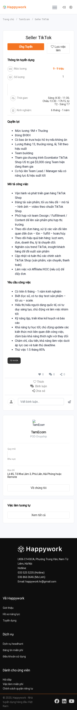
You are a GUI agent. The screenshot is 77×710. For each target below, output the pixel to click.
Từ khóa (14, 361)
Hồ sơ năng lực (11, 614)
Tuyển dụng (9, 620)
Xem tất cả (38, 515)
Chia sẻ (40, 391)
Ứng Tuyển (26, 46)
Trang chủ (9, 19)
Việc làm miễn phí (13, 684)
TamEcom (25, 19)
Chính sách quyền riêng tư (18, 688)
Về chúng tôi (39, 488)
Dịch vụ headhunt (13, 643)
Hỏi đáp (7, 679)
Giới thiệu (8, 607)
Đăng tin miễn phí (13, 650)
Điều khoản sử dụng (14, 656)
